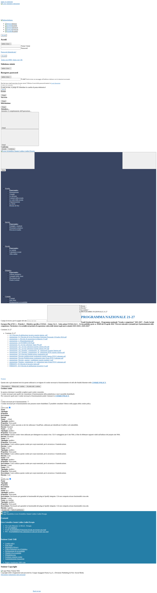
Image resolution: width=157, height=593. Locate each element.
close (3, 170)
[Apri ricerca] (139, 160)
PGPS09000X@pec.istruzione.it (28, 532)
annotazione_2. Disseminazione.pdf (21, 341)
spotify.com (5, 479)
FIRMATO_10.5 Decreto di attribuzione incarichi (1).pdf (28, 366)
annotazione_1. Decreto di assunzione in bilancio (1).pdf (28, 339)
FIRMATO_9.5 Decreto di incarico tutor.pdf (24, 364)
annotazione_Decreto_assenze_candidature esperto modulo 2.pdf (31, 360)
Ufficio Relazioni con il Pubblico (16, 549)
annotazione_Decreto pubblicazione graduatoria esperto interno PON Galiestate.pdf (37, 356)
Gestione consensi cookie (13, 557)
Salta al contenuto (7, 2)
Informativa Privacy (11, 547)
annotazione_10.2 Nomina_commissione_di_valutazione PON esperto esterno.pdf (37, 352)
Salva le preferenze (17, 510)
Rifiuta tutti (18, 386)
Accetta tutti (33, 386)
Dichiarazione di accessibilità (15, 551)
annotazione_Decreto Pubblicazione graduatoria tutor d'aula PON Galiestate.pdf (36, 358)
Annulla (4, 149)
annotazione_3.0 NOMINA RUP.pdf (21, 343)
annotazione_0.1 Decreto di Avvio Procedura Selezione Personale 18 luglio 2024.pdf (38, 337)
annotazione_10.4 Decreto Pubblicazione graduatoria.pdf (28, 354)
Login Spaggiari (55, 83)
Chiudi (4, 95)
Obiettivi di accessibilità (13, 553)
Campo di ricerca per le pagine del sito (14, 321)
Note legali (8, 545)
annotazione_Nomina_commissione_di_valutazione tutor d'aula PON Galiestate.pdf (37, 362)
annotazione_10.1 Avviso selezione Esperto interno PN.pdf (29, 349)
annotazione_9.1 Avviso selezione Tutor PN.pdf (25, 345)
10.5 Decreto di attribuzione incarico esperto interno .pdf (28, 335)
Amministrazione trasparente (14, 559)
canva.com (5, 408)
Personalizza (6, 386)
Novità (83, 308)
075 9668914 (12, 528)
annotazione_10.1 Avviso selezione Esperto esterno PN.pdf (29, 347)
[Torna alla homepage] (78, 151)
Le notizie (84, 310)
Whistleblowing (10, 555)
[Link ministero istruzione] (10, 4)
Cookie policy (10, 543)
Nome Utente (25, 46)
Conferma (11, 149)
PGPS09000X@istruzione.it (28, 530)
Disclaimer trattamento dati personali (13, 575)
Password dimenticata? (8, 52)
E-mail (23, 79)
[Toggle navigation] (18, 160)
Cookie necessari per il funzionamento (14, 402)
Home (83, 306)
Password (24, 48)
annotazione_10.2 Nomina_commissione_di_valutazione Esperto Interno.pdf (35, 350)
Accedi (4, 35)
